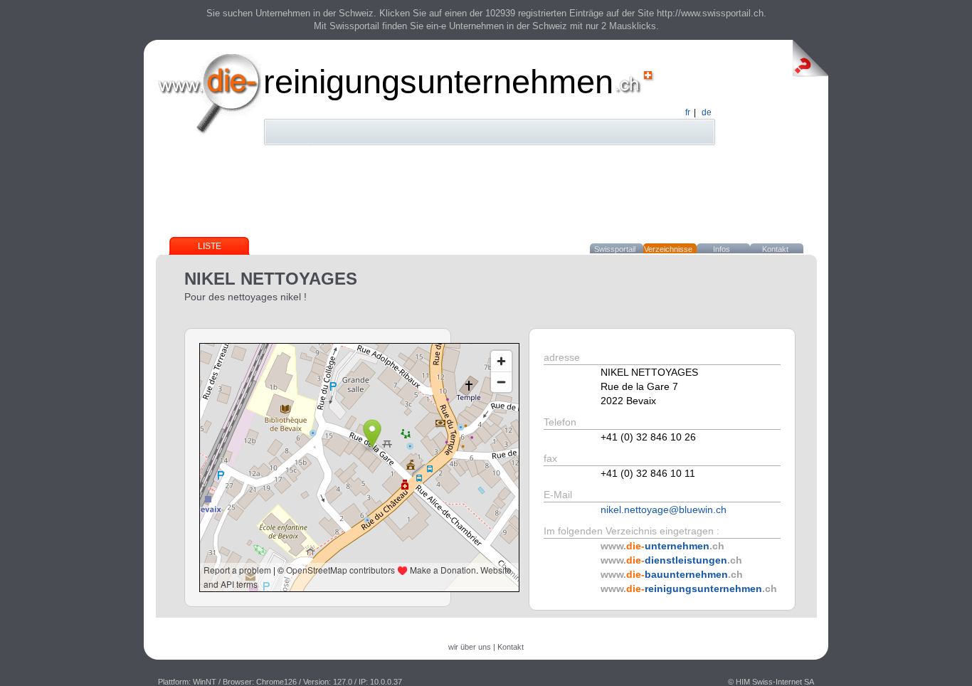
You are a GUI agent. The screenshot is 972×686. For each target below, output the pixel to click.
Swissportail (614, 249)
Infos (721, 249)
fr (687, 112)
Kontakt (775, 249)
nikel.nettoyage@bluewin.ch (664, 509)
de (707, 112)
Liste (209, 246)
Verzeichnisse (668, 249)
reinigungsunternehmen (438, 81)
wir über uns (469, 647)
